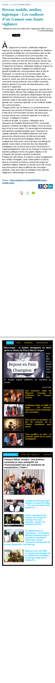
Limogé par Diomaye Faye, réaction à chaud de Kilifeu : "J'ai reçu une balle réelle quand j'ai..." (37, 504)
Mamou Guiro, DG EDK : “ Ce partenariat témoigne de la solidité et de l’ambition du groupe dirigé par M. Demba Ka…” (37, 555)
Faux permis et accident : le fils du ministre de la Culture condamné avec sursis (38, 423)
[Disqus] (27, 232)
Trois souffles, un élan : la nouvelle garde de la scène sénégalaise (38, 436)
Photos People (42, 342)
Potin (18, 342)
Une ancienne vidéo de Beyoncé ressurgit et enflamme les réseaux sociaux (38, 394)
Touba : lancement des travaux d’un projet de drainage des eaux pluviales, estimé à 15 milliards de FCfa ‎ (35, 519)
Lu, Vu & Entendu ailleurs (21, 4)
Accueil (5, 4)
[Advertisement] (25, 594)
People (10, 342)
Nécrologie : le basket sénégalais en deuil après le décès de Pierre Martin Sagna (27, 349)
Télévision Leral (48, 454)
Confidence (28, 342)
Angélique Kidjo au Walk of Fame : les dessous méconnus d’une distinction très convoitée (38, 408)
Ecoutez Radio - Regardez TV (30, 454)
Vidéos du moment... (10, 454)
